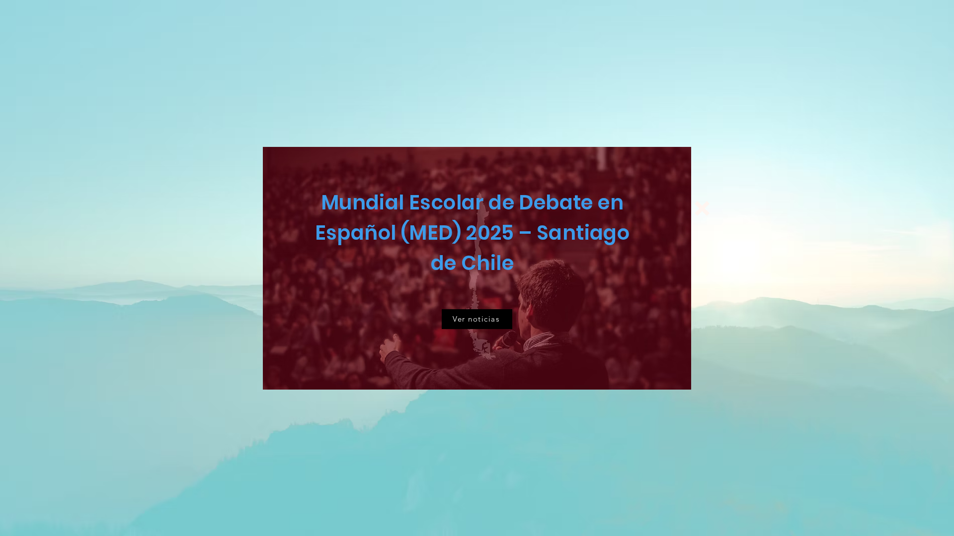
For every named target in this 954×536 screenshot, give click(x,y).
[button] (702, 208)
